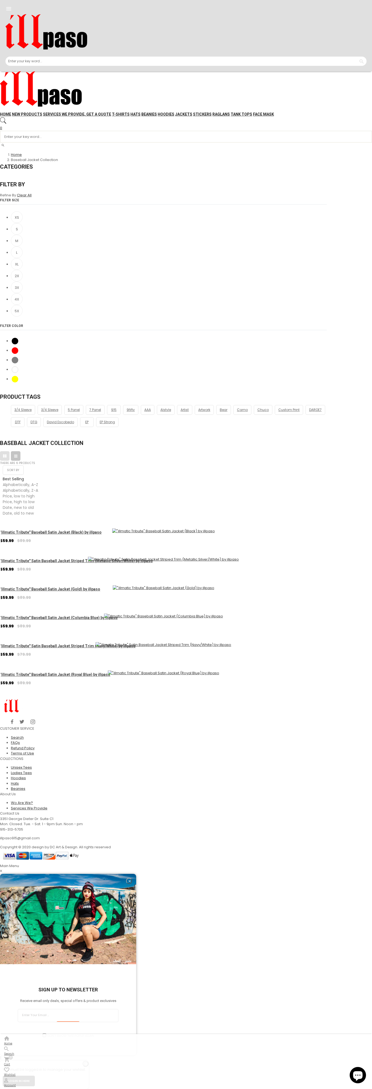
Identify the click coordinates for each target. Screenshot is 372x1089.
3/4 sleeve (49, 409)
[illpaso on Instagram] (33, 722)
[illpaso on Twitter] (22, 722)
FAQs (15, 742)
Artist (185, 409)
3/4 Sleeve (23, 409)
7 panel (95, 409)
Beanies (149, 114)
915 (114, 409)
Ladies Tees (21, 772)
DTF (18, 422)
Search (17, 737)
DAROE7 (315, 409)
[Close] (129, 881)
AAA (147, 409)
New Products (27, 114)
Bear (223, 409)
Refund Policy (23, 748)
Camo (242, 409)
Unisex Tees (21, 767)
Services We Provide (29, 808)
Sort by (13, 470)
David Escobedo (60, 422)
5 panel (74, 409)
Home (5, 114)
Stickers (202, 114)
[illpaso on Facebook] (12, 722)
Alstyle (165, 409)
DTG (34, 422)
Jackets (183, 114)
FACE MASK (263, 114)
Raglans (221, 114)
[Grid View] (5, 456)
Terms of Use (22, 753)
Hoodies (166, 114)
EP (87, 422)
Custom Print (289, 409)
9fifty (131, 409)
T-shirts (121, 114)
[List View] (15, 456)
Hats (135, 114)
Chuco (263, 409)
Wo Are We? (22, 802)
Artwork (204, 409)
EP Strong (107, 422)
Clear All (24, 195)
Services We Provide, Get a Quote (77, 114)
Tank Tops (241, 114)
